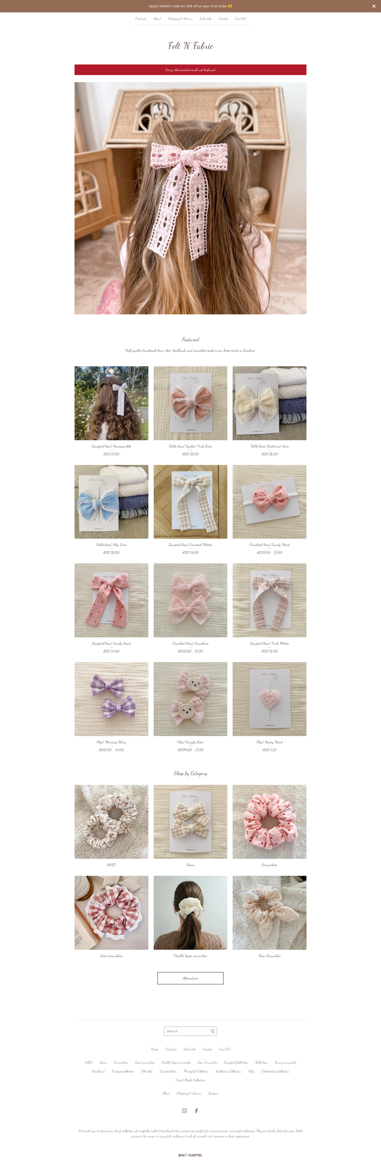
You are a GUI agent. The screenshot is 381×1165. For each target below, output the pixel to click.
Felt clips (147, 1071)
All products (190, 978)
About (157, 18)
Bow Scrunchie (207, 1062)
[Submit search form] (212, 1031)
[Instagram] (184, 1110)
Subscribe (205, 18)
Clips (251, 1071)
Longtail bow (168, 1071)
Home (154, 1049)
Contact (223, 18)
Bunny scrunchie (285, 1062)
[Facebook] (196, 1110)
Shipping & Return (180, 18)
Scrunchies (121, 1062)
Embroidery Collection (275, 1071)
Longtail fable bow (236, 1062)
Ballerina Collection (228, 1071)
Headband (98, 1071)
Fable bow (261, 1062)
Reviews (213, 1093)
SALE (89, 1062)
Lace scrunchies (145, 1062)
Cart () (240, 18)
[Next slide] (300, 195)
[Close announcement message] (373, 6)
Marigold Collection (196, 1071)
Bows (103, 1062)
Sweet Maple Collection (190, 1080)
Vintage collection (123, 1071)
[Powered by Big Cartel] (190, 1155)
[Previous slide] (80, 195)
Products (141, 18)
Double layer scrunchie (176, 1062)
